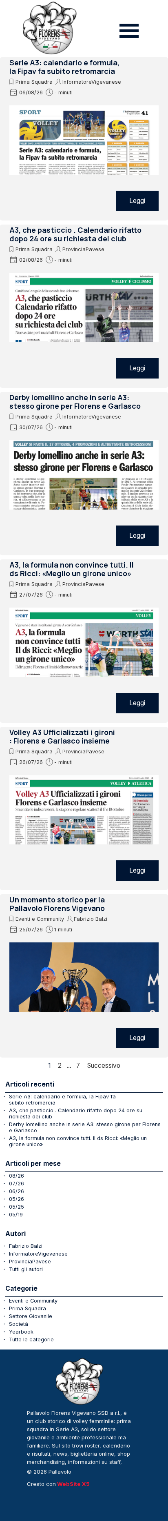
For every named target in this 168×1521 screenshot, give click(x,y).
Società (18, 1324)
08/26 (16, 1176)
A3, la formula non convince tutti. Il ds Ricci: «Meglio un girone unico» (71, 569)
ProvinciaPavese (83, 249)
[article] (84, 138)
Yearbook (21, 1332)
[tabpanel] (80, 1441)
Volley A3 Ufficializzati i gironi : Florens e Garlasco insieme (62, 736)
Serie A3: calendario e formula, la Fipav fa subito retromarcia (64, 67)
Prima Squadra (34, 82)
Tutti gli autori (26, 1269)
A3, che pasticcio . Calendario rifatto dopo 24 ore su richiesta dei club (75, 234)
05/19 (16, 1214)
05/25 (16, 1207)
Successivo (103, 1065)
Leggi (137, 201)
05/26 (16, 1199)
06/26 (16, 1191)
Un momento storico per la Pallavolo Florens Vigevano (57, 904)
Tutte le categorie (31, 1339)
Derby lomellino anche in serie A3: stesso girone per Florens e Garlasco (75, 401)
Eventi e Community (39, 919)
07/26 (16, 1183)
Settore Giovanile (30, 1316)
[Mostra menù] (129, 30)
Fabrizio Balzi (90, 919)
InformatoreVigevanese (91, 82)
